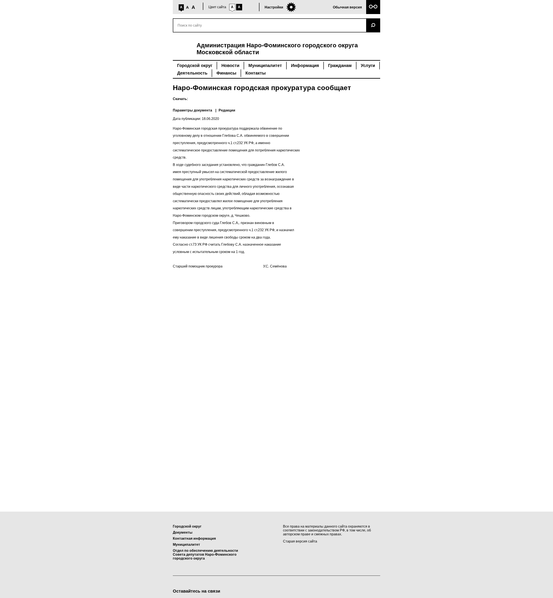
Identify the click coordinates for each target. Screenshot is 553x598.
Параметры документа (192, 110)
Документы (182, 532)
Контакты (255, 73)
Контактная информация (194, 538)
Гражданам (340, 65)
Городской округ (194, 65)
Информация (305, 65)
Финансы (226, 73)
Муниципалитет (265, 65)
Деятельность (192, 73)
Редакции (227, 110)
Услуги (368, 65)
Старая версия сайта (300, 541)
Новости (230, 65)
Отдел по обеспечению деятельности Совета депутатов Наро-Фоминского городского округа (205, 554)
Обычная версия (347, 7)
